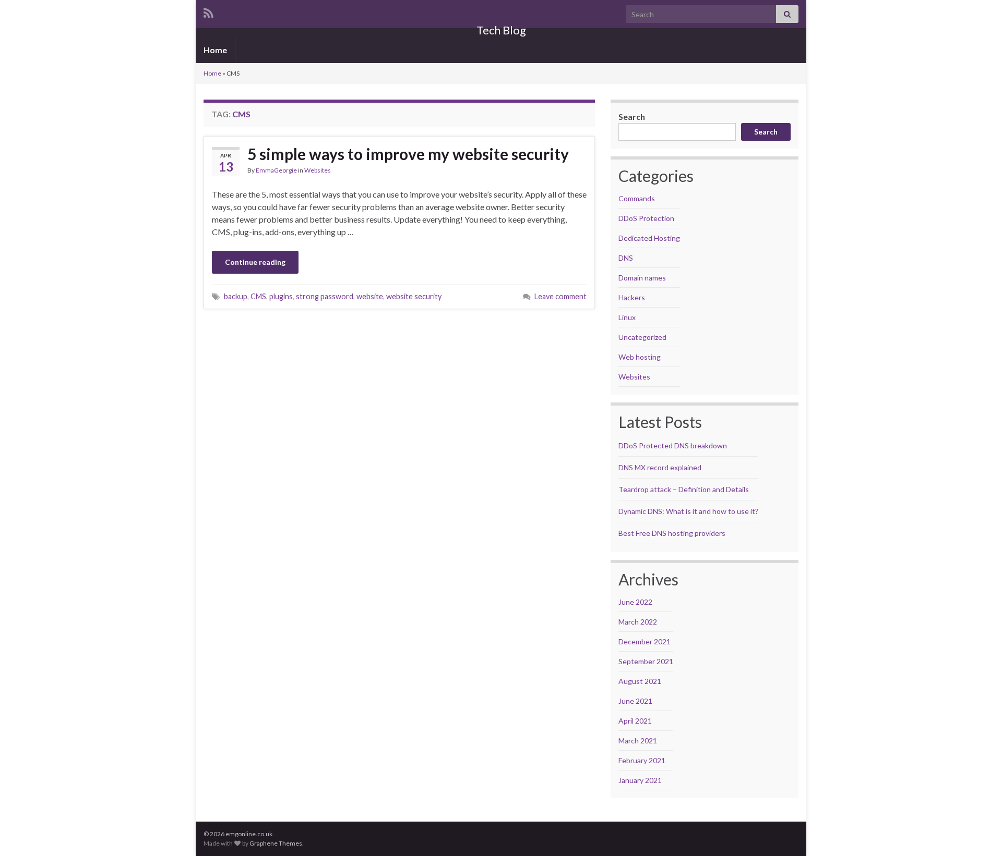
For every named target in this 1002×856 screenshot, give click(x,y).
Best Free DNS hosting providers (671, 533)
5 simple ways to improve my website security (408, 153)
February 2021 (641, 760)
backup (235, 296)
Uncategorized (642, 337)
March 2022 (637, 621)
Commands (636, 198)
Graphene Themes (275, 843)
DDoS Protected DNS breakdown (672, 445)
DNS (625, 257)
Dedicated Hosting (649, 238)
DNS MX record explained (659, 467)
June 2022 (635, 601)
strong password (324, 296)
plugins (281, 296)
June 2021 (635, 700)
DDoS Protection (646, 218)
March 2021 (637, 740)
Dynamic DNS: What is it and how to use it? (688, 511)
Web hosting (639, 356)
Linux (627, 317)
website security (414, 296)
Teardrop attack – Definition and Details (683, 489)
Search (631, 116)
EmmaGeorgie (276, 170)
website (369, 296)
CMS (258, 296)
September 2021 (645, 661)
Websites (317, 170)
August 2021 (639, 681)
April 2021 (635, 720)
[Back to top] (978, 833)
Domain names (642, 277)
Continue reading (255, 262)
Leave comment (560, 296)
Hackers (631, 297)
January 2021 (640, 780)
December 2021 (644, 641)
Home (215, 50)
